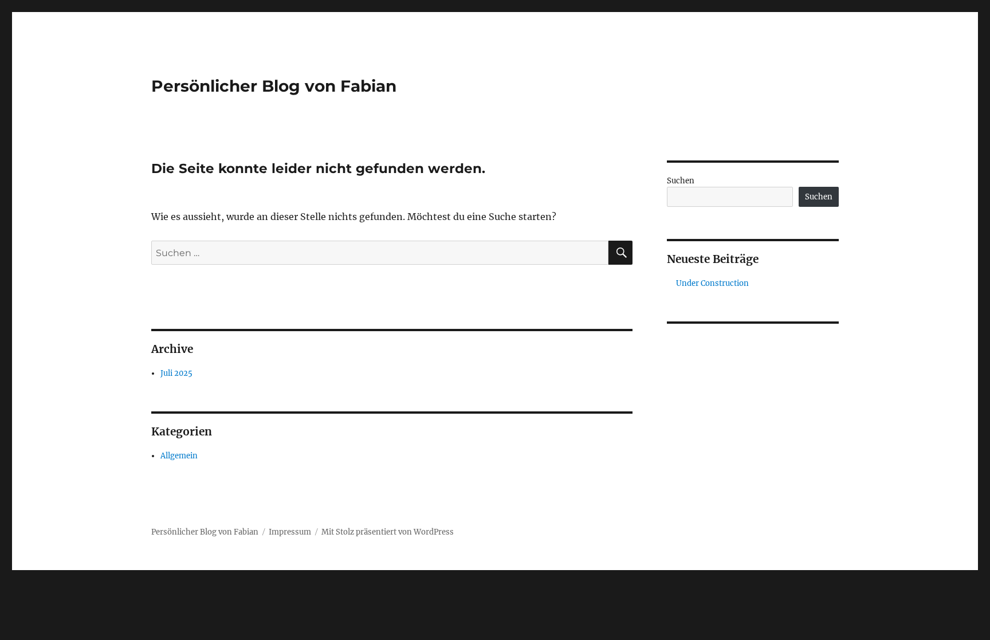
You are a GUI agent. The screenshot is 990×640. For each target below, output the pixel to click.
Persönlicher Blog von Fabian (273, 86)
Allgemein (179, 456)
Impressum (290, 532)
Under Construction (712, 283)
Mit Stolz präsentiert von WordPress (387, 532)
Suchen (680, 181)
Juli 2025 (176, 373)
